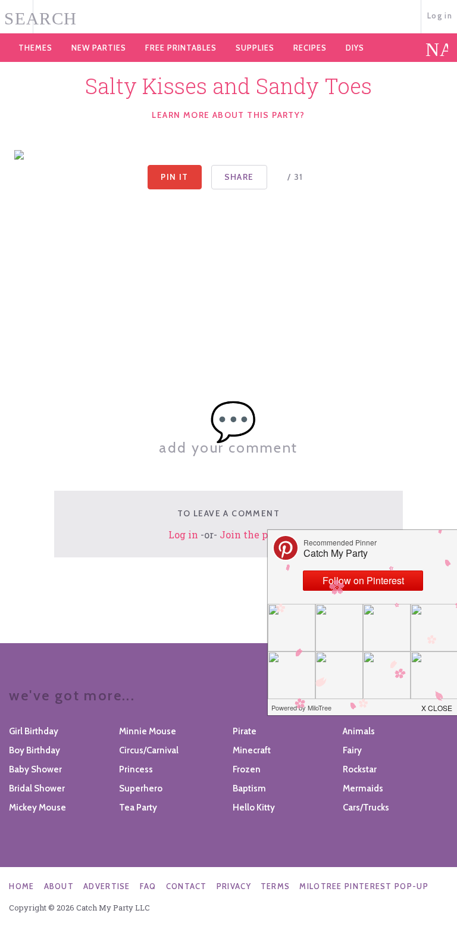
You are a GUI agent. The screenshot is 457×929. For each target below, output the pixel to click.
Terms (275, 886)
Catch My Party (228, 17)
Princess (136, 769)
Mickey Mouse (37, 807)
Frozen (247, 769)
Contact (186, 886)
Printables (181, 47)
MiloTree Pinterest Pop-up (363, 886)
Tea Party (138, 807)
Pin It (174, 177)
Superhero (140, 788)
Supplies (255, 47)
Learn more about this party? (228, 115)
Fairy (352, 750)
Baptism (249, 788)
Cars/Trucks (366, 807)
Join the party (254, 534)
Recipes (310, 47)
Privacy (234, 886)
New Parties (98, 47)
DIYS (355, 47)
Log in (439, 15)
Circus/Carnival (149, 750)
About (59, 886)
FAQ (148, 886)
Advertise (106, 886)
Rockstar (360, 769)
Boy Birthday (34, 750)
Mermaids (363, 788)
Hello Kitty (254, 807)
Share (239, 177)
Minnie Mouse (147, 731)
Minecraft (252, 750)
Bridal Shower (37, 788)
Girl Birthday (33, 731)
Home (21, 886)
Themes (35, 47)
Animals (359, 731)
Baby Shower (35, 769)
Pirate (244, 731)
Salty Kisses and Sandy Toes (228, 85)
